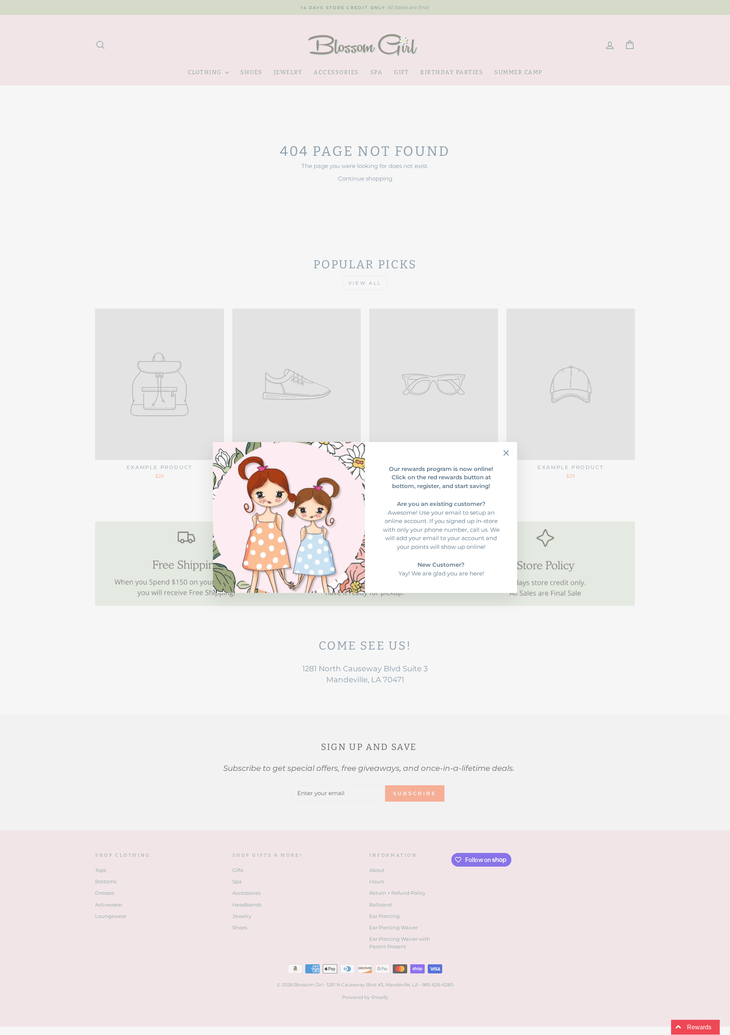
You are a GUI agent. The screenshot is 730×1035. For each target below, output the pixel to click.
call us (478, 529)
